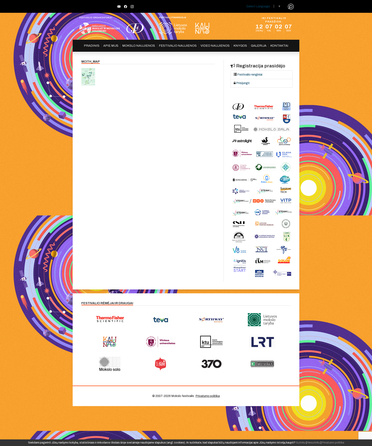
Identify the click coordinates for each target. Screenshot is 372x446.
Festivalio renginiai (249, 74)
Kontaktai (279, 45)
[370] (211, 364)
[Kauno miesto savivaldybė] (109, 342)
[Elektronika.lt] (262, 364)
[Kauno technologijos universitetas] (211, 342)
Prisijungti (243, 83)
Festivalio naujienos (178, 45)
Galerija (258, 45)
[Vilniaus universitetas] (160, 342)
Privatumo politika (207, 396)
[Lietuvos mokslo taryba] (262, 320)
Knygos (240, 45)
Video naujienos (215, 45)
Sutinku (301, 442)
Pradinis (91, 45)
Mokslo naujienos (138, 45)
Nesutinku (313, 442)
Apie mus (110, 45)
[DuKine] (160, 364)
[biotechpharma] (211, 320)
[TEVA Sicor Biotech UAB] (160, 320)
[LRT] (262, 342)
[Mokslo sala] (109, 364)
